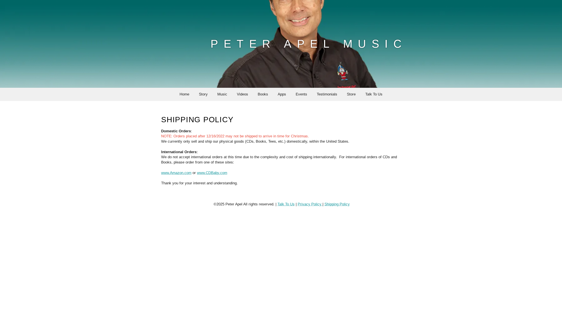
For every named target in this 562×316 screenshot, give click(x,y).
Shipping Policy (337, 204)
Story (203, 94)
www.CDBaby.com (212, 173)
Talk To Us (373, 94)
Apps (282, 94)
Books (263, 94)
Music (222, 94)
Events (301, 94)
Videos (242, 94)
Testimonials (327, 94)
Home (184, 94)
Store (351, 94)
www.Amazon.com (176, 173)
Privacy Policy (310, 204)
